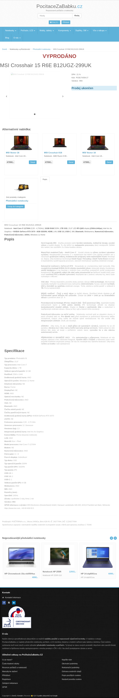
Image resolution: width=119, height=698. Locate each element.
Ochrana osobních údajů (71, 671)
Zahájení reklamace (10, 683)
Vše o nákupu (99, 30)
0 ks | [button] (55, 22)
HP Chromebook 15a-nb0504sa (19, 572)
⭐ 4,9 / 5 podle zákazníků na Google (44, 696)
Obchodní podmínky (70, 664)
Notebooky (10, 30)
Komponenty (64, 30)
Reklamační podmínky (70, 668)
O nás (16, 38)
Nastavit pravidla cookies (72, 679)
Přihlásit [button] (66, 22)
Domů (4, 49)
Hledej (76, 15)
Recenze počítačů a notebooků (14, 668)
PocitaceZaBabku (59, 6)
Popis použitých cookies (71, 675)
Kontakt (20, 696)
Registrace (6, 679)
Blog (7, 38)
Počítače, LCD (27, 30)
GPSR (4, 687)
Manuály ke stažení (9, 671)
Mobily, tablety (46, 30)
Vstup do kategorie (15, 206)
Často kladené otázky (10, 664)
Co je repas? (7, 660)
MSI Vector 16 (12, 152)
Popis (45, 179)
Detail (32, 162)
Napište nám (67, 660)
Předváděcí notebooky (42, 49)
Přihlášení (6, 675)
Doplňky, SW (81, 30)
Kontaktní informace (13, 598)
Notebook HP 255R (90, 571)
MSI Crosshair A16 (53, 152)
